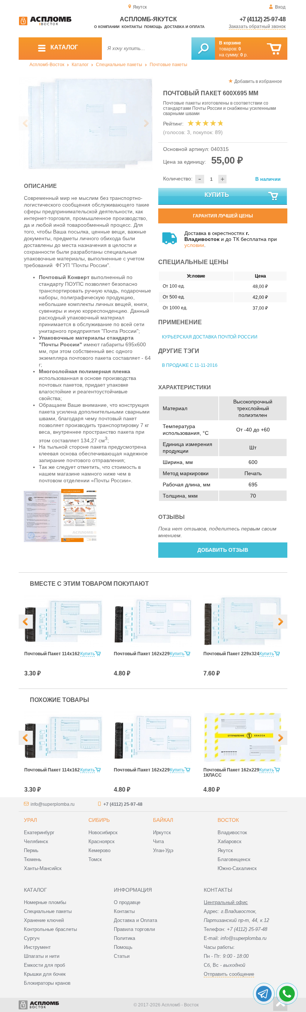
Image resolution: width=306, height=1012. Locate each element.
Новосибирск (103, 832)
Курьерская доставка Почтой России (209, 337)
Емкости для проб (44, 965)
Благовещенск (234, 859)
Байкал (163, 820)
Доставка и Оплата (135, 920)
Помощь (153, 27)
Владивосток (232, 832)
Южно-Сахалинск (237, 868)
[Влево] (26, 622)
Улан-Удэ (163, 850)
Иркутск (162, 832)
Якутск (225, 850)
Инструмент (37, 947)
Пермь (31, 850)
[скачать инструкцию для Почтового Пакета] (80, 540)
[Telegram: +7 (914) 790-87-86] (264, 994)
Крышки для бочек (45, 974)
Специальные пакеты (119, 64)
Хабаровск (229, 841)
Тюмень (32, 859)
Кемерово (99, 850)
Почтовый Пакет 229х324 (231, 653)
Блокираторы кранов (47, 983)
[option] (86, 123)
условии (194, 245)
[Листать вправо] (146, 123)
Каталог (80, 64)
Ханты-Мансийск (43, 868)
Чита (158, 841)
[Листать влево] (26, 123)
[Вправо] (280, 622)
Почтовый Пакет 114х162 (52, 653)
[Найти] (203, 48)
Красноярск (101, 841)
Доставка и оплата (184, 27)
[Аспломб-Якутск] (45, 24)
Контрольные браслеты (50, 929)
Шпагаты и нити (41, 956)
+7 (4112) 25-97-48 (262, 19)
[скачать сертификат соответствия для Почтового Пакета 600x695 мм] (42, 540)
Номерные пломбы (45, 902)
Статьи (121, 956)
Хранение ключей (44, 920)
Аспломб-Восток (46, 64)
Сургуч (32, 938)
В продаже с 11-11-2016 (190, 365)
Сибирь (99, 820)
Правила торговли (134, 929)
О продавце (127, 902)
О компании (106, 27)
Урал (30, 820)
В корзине (230, 43)
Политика (124, 938)
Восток (228, 820)
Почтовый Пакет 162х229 (142, 653)
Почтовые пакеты (168, 64)
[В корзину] (274, 49)
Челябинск (36, 841)
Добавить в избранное (258, 81)
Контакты (132, 27)
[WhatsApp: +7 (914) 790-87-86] (287, 994)
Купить (216, 195)
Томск (95, 859)
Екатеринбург (39, 832)
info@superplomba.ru (53, 804)
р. (244, 55)
